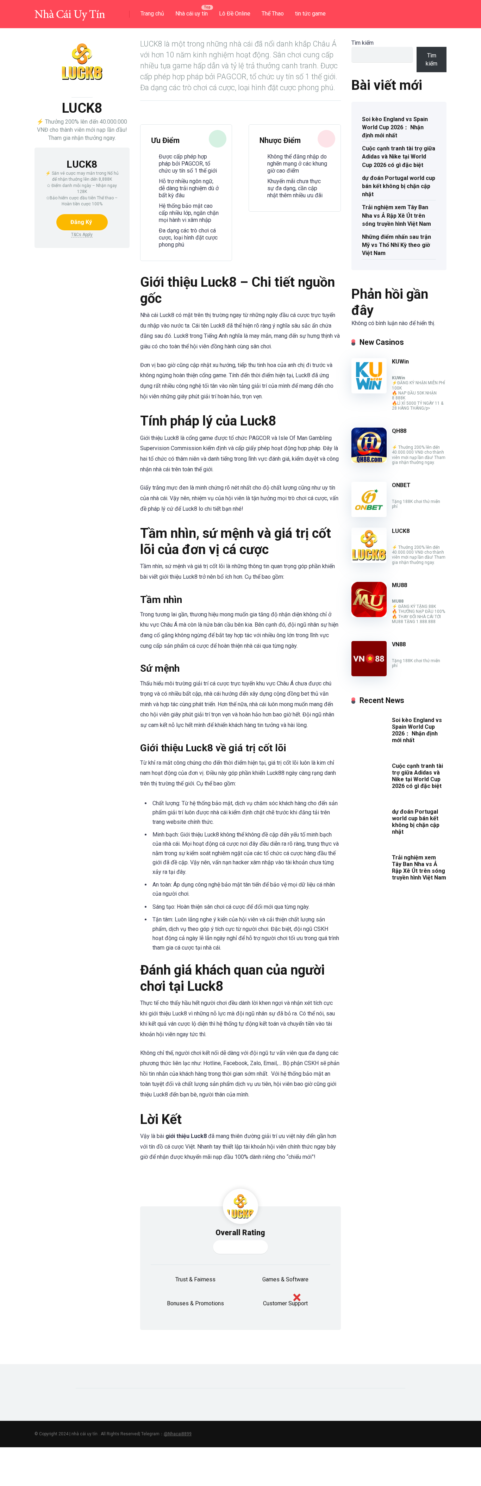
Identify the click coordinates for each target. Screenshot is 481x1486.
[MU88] (369, 615)
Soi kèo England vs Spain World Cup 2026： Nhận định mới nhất (395, 127)
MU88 (399, 585)
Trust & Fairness (195, 1279)
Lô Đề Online (234, 13)
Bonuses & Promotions (195, 1303)
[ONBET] (369, 515)
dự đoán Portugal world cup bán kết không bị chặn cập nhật (398, 186)
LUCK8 (401, 531)
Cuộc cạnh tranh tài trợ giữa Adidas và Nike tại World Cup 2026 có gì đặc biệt (398, 156)
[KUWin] (369, 391)
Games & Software (285, 1279)
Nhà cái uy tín (191, 13)
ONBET (401, 485)
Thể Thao (273, 13)
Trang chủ (152, 13)
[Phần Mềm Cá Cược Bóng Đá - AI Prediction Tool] (70, 11)
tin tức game (310, 13)
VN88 (399, 644)
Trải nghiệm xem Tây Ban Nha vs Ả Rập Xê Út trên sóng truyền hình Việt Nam (396, 215)
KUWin (400, 361)
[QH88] (369, 461)
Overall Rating (240, 1232)
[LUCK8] (369, 561)
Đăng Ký (81, 222)
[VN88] (369, 674)
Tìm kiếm (362, 42)
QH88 (399, 431)
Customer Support (285, 1303)
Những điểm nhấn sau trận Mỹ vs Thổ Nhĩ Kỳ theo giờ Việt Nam (396, 245)
